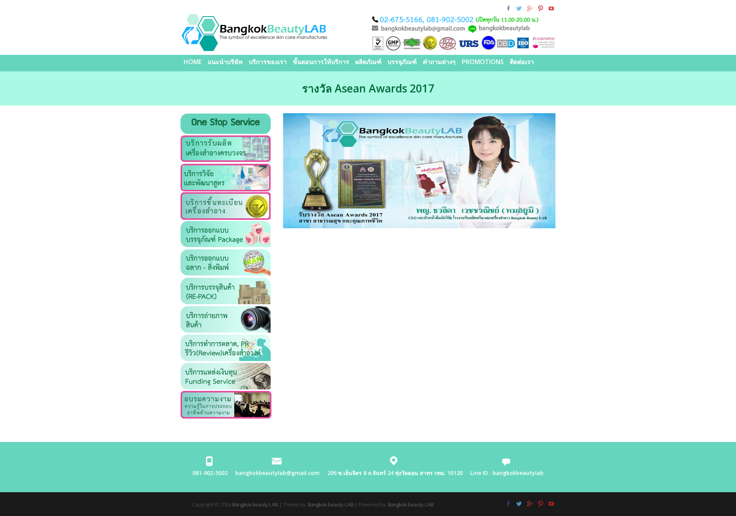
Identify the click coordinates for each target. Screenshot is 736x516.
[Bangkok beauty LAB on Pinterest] (540, 8)
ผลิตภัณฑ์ (368, 62)
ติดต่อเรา (522, 62)
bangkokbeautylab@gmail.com (277, 472)
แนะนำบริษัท (225, 62)
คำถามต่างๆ (439, 62)
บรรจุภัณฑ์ (402, 62)
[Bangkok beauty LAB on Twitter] (518, 8)
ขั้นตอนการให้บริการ (321, 62)
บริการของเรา (268, 62)
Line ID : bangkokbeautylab (507, 472)
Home (193, 62)
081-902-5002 (210, 472)
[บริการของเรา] (226, 139)
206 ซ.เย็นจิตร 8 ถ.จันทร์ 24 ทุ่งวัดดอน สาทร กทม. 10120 (395, 472)
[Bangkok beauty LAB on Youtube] (551, 8)
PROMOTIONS (483, 62)
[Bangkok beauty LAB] (368, 32)
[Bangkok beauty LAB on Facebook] (508, 8)
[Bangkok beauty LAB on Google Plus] (529, 8)
